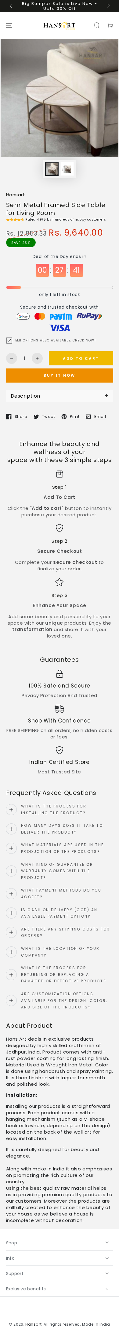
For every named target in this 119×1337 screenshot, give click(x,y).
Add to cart (81, 358)
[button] (96, 25)
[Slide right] (108, 6)
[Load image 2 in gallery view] (67, 169)
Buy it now (59, 375)
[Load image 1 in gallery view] (52, 169)
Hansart (15, 194)
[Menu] (9, 25)
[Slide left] (11, 6)
